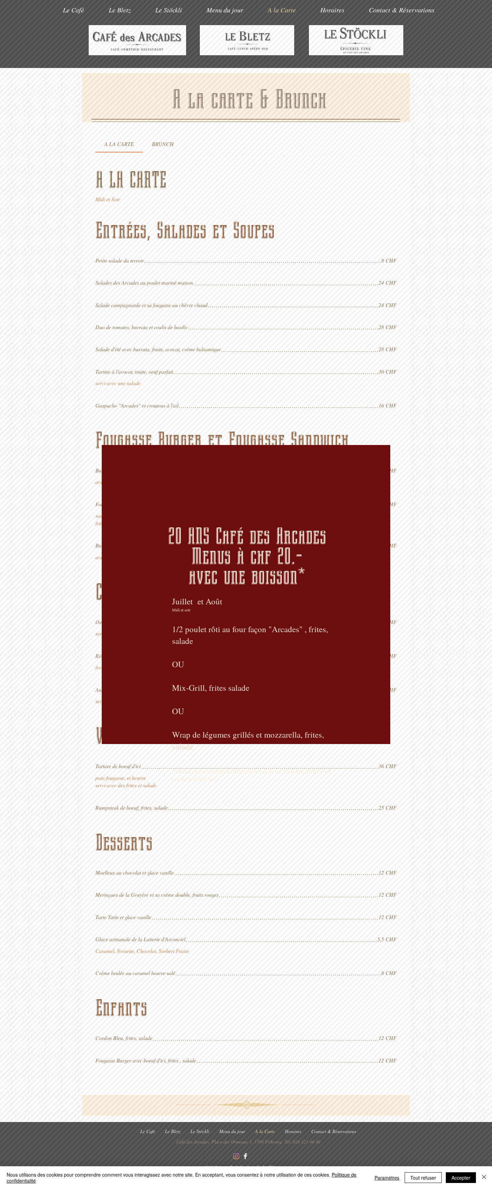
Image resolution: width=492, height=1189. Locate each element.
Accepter (461, 1177)
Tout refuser (423, 1177)
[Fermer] (484, 1178)
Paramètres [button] (387, 1177)
